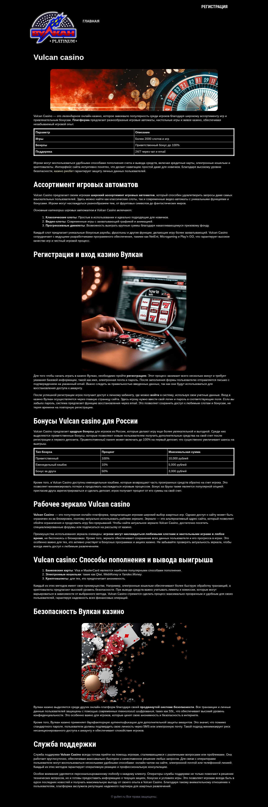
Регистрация (214, 6)
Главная (91, 21)
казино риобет (64, 171)
